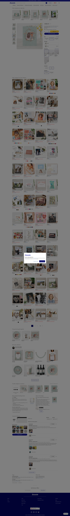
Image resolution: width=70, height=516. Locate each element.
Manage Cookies (36, 261)
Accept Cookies (42, 261)
